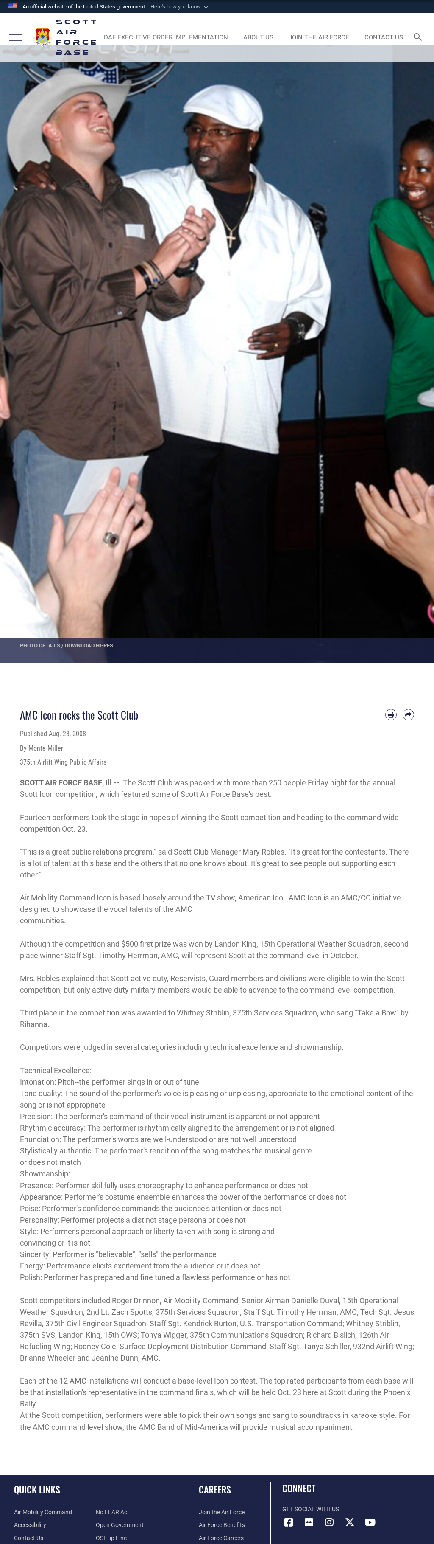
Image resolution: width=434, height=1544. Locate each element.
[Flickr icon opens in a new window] (309, 1522)
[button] (180, 7)
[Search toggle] (419, 37)
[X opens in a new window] (349, 1522)
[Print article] (391, 714)
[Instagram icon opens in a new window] (329, 1522)
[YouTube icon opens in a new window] (370, 1522)
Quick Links (37, 1489)
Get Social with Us (310, 1509)
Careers (215, 1489)
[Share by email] (408, 714)
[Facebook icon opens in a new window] (288, 1522)
